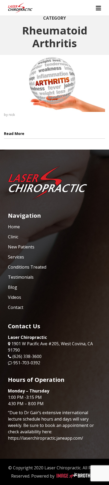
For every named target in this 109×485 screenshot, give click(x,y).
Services (16, 257)
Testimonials (21, 277)
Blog (12, 287)
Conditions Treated (27, 267)
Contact (15, 307)
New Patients (21, 247)
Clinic (13, 237)
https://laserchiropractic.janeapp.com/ (45, 438)
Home (14, 227)
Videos (14, 297)
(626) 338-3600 (27, 356)
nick (12, 114)
